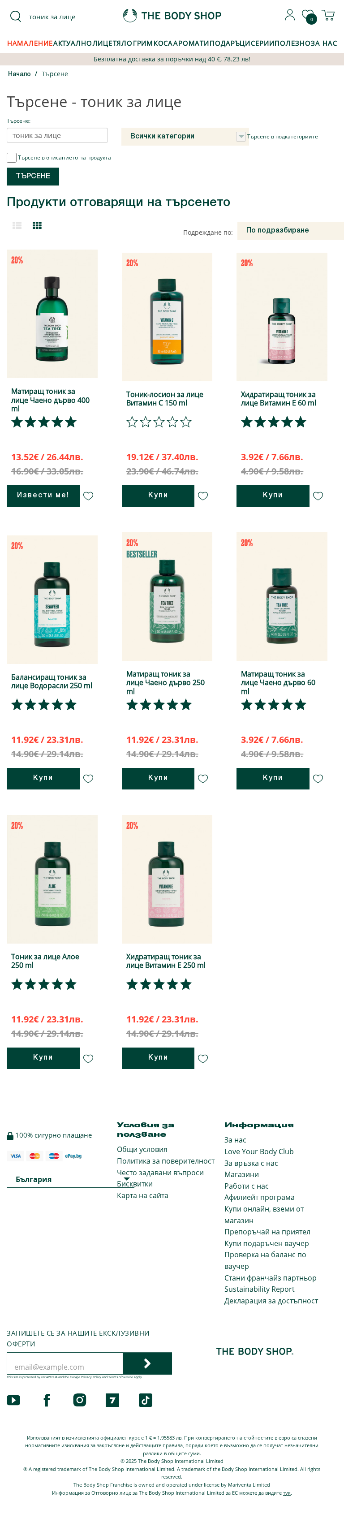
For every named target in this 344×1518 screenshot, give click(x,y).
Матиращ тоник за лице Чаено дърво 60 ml (278, 682)
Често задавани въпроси (160, 1172)
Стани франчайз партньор (270, 1278)
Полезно (292, 43)
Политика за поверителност (166, 1161)
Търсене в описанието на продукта (64, 157)
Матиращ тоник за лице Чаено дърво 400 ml (50, 399)
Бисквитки (135, 1184)
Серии (262, 43)
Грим (143, 43)
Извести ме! (43, 495)
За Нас (324, 43)
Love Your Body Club (259, 1151)
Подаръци (230, 43)
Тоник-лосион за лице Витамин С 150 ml (164, 398)
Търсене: (18, 121)
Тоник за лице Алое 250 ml (45, 961)
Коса (163, 43)
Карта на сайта (142, 1195)
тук (287, 1492)
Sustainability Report (259, 1289)
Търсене (55, 73)
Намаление (30, 43)
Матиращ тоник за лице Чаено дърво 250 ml (165, 682)
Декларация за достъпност (271, 1301)
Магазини (241, 1174)
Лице (102, 43)
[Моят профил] (290, 17)
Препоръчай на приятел (267, 1232)
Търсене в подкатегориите (282, 136)
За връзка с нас (251, 1163)
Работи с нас (246, 1186)
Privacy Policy (91, 1377)
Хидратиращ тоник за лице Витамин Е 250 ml (166, 961)
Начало (19, 75)
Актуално (72, 43)
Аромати (191, 43)
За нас (235, 1140)
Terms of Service (120, 1377)
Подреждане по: (208, 232)
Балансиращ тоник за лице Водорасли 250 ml (51, 681)
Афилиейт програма (259, 1197)
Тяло (123, 43)
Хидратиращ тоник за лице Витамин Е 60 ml (278, 398)
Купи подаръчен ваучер (266, 1243)
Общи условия (142, 1149)
